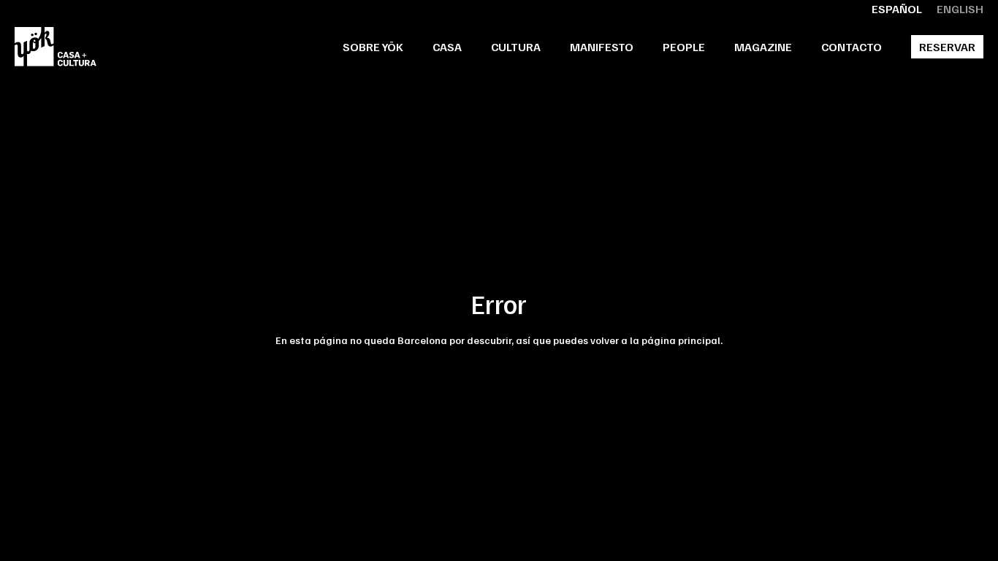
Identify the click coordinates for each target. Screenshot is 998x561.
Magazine (763, 46)
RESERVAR (947, 46)
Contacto (851, 46)
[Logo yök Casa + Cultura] (55, 46)
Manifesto (601, 46)
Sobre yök (373, 46)
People (684, 46)
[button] (447, 47)
